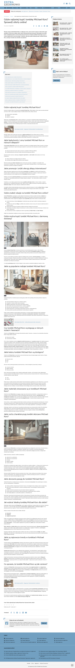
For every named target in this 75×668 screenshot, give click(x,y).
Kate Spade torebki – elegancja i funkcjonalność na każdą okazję (29, 129)
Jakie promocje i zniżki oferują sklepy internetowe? (15, 80)
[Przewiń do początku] (72, 665)
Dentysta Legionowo (9, 638)
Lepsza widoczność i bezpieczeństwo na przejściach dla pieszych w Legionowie (20, 651)
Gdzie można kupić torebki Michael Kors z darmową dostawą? (17, 84)
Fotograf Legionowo (26, 640)
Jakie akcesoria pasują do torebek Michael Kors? (14, 96)
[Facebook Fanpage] (63, 3)
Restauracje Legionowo (43, 642)
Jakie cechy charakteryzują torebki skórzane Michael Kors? (16, 94)
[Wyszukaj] (69, 3)
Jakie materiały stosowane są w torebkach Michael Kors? (16, 92)
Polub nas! (44, 623)
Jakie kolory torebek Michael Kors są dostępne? (14, 90)
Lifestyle (11, 16)
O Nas (32, 663)
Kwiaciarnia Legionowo (60, 638)
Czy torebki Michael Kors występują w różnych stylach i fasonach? (18, 88)
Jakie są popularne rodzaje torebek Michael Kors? (14, 86)
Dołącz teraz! (56, 80)
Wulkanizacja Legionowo (10, 642)
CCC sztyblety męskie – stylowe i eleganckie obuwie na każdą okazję (66, 59)
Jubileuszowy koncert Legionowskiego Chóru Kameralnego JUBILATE (53, 651)
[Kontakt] (66, 3)
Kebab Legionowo (59, 642)
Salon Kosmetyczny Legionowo (61, 640)
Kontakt (28, 663)
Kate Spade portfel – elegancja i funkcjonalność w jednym (27, 583)
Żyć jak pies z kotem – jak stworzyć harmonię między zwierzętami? (65, 44)
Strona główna (6, 16)
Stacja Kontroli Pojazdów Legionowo (29, 642)
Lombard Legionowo (43, 638)
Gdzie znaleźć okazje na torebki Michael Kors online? (15, 82)
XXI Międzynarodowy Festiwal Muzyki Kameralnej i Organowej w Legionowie (20, 658)
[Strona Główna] (5, 8)
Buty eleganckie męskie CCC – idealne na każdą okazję (66, 55)
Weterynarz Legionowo (9, 640)
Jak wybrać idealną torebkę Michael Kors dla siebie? (15, 98)
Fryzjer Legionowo (42, 640)
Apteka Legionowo (25, 638)
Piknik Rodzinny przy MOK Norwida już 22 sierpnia (50, 658)
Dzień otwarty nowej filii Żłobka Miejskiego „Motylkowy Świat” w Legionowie (55, 653)
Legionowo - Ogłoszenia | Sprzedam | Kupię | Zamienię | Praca (36, 11)
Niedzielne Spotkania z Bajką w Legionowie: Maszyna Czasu (16, 653)
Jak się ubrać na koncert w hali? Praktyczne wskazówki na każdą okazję (66, 39)
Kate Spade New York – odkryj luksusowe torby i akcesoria (27, 322)
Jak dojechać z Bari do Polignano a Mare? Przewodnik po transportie (66, 49)
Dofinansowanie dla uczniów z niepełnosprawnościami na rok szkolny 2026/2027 (53, 656)
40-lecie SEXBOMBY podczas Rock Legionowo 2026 (15, 655)
